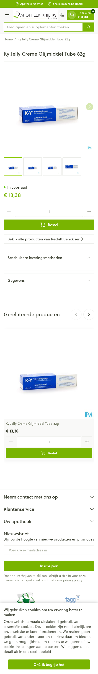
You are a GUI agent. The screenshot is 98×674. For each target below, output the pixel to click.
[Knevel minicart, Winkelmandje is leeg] (72, 15)
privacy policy (72, 580)
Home (8, 39)
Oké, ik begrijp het (49, 664)
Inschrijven (49, 565)
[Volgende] (89, 106)
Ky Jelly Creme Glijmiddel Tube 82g (32, 423)
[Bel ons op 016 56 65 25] (61, 15)
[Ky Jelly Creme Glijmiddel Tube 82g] (49, 374)
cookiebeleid (40, 651)
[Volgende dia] (88, 314)
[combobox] (43, 27)
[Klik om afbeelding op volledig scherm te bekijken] (49, 107)
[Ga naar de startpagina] (35, 15)
